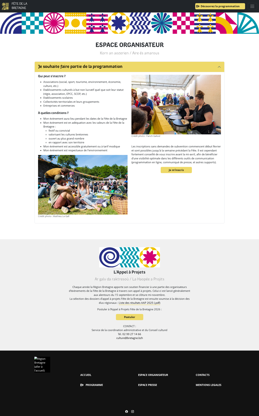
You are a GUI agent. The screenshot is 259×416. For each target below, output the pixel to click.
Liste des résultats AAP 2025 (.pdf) (139, 302)
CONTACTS (202, 375)
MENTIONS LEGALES (208, 385)
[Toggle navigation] (252, 6)
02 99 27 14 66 (131, 334)
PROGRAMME (94, 385)
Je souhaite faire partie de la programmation (80, 67)
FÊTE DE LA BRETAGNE (19, 6)
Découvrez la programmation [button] (220, 6)
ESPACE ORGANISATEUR (153, 375)
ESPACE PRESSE (147, 385)
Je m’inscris (176, 170)
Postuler (129, 317)
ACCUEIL (85, 375)
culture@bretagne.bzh (129, 338)
